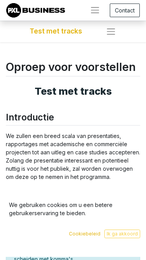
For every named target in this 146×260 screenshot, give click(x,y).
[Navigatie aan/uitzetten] (111, 32)
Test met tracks (56, 31)
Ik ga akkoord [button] (122, 234)
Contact (125, 10)
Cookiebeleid (84, 234)
